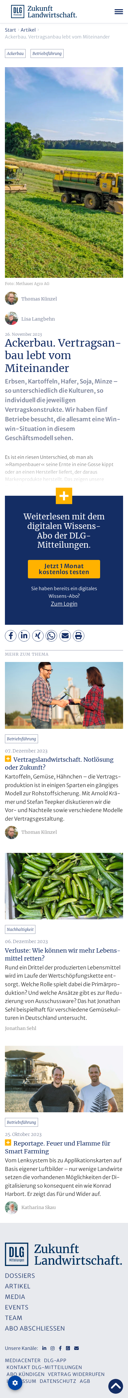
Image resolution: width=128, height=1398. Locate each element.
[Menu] (119, 11)
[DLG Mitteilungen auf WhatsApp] (68, 1348)
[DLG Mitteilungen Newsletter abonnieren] (76, 1348)
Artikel (28, 30)
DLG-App (55, 1360)
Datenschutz (58, 1381)
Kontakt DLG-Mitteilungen (44, 1367)
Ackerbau (15, 53)
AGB (85, 1381)
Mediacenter (23, 1360)
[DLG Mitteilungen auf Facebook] (60, 1348)
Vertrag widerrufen (76, 1374)
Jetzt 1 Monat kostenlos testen (64, 569)
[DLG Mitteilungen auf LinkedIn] (44, 1348)
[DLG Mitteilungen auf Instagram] (52, 1348)
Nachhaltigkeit (20, 929)
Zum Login (64, 603)
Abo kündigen (26, 1374)
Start (10, 30)
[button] (10, 636)
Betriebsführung (47, 53)
